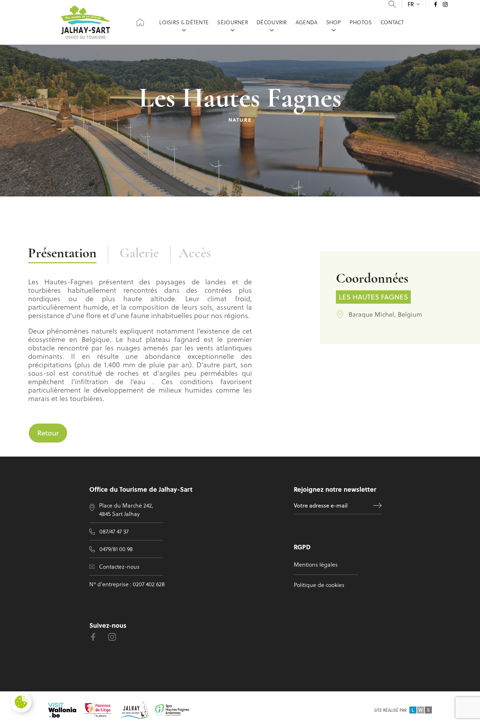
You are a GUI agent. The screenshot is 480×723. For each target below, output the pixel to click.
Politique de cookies (319, 585)
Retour (48, 433)
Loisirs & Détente (184, 22)
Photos (361, 22)
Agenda (307, 22)
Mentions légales (316, 564)
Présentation (62, 254)
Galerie (139, 254)
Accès (195, 254)
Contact (392, 22)
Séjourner (232, 22)
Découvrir (272, 22)
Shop (333, 22)
